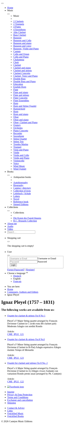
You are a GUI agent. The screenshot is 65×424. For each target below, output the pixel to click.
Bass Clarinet (19, 35)
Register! (30, 269)
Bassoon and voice (22, 46)
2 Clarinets (18, 21)
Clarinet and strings (22, 70)
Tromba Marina (20, 144)
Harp (15, 103)
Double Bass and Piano (24, 81)
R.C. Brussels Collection (25, 221)
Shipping (11, 403)
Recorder (17, 133)
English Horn (19, 87)
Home (10, 7)
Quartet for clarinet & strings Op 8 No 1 (26, 315)
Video (10, 229)
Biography (18, 185)
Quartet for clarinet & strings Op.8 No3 (26, 339)
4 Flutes (17, 27)
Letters (16, 196)
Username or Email (47, 258)
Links (10, 410)
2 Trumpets (18, 24)
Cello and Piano (21, 57)
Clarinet (17, 65)
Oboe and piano (21, 119)
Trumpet (17, 147)
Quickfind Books (15, 416)
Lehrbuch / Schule (22, 193)
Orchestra (18, 128)
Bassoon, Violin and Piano (26, 48)
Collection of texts (22, 190)
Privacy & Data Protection (19, 394)
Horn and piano (20, 114)
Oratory (17, 125)
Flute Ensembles (21, 100)
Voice (16, 163)
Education (18, 84)
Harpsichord (19, 108)
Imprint (10, 392)
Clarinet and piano (22, 67)
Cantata (17, 51)
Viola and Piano (21, 149)
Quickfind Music (15, 413)
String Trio (18, 141)
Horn (15, 111)
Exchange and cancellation (20, 400)
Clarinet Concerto (21, 73)
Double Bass (19, 78)
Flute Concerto (20, 98)
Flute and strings (21, 95)
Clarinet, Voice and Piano (25, 76)
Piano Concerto (20, 130)
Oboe (16, 117)
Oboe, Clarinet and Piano (25, 122)
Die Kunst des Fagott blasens (27, 218)
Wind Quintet (19, 169)
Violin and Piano (21, 158)
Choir (16, 62)
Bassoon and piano (22, 43)
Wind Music (19, 166)
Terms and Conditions (17, 397)
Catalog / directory (22, 188)
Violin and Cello (21, 155)
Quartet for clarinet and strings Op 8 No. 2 (27, 363)
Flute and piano (20, 92)
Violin (16, 152)
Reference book (20, 201)
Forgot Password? (15, 269)
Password (42, 261)
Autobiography (20, 182)
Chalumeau (18, 59)
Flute (15, 89)
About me (12, 223)
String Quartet (20, 139)
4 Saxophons (19, 29)
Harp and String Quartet (24, 106)
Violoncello (18, 160)
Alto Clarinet (19, 32)
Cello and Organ (21, 54)
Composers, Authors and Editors (22, 292)
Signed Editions (20, 204)
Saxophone (18, 136)
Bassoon (17, 37)
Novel (16, 199)
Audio (10, 226)
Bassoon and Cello (22, 40)
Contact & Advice (15, 408)
